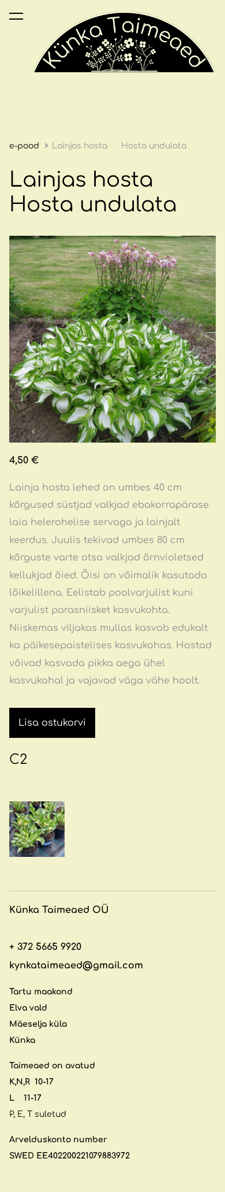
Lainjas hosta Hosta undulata (120, 146)
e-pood (24, 146)
